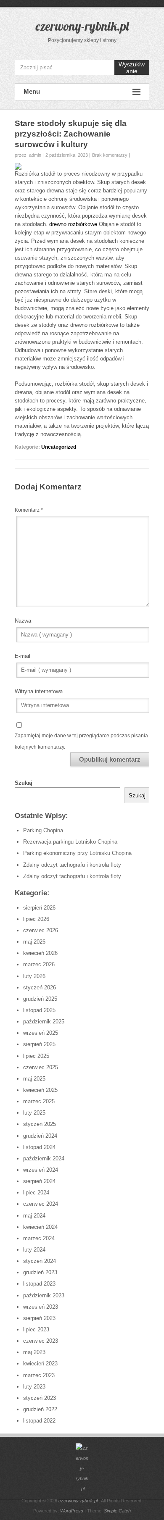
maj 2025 (34, 1079)
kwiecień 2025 (40, 1090)
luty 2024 (34, 1250)
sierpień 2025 (39, 1044)
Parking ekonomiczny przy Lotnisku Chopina (77, 853)
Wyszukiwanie (132, 67)
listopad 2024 (39, 1147)
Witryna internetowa (39, 691)
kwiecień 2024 (40, 1227)
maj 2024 (34, 1215)
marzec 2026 (39, 964)
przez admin (28, 155)
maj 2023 (34, 1352)
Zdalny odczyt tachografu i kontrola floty (72, 865)
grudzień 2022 (40, 1409)
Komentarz (29, 510)
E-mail (22, 656)
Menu (32, 91)
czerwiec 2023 (40, 1341)
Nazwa (23, 621)
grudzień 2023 (40, 1272)
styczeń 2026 (39, 987)
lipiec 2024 (36, 1192)
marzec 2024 (39, 1238)
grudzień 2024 (40, 1136)
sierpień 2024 (39, 1181)
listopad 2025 (39, 1010)
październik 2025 (43, 1021)
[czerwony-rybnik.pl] (82, 1468)
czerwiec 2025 (40, 1067)
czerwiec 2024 (40, 1204)
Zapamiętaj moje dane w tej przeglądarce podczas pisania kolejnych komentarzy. (81, 741)
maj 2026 (34, 942)
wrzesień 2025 (40, 1033)
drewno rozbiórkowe (73, 224)
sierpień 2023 (39, 1318)
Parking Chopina (43, 830)
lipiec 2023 (36, 1329)
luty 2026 (34, 976)
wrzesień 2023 (40, 1307)
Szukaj (23, 783)
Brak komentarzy (109, 155)
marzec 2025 (39, 1101)
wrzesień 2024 (40, 1170)
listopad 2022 (39, 1420)
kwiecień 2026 (40, 953)
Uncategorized (58, 447)
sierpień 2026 (39, 908)
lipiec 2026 (36, 919)
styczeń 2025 (39, 1124)
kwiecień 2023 (40, 1363)
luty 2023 (34, 1386)
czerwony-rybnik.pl (82, 26)
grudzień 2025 (40, 999)
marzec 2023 (39, 1375)
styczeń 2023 (39, 1398)
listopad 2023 (39, 1284)
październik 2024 (43, 1158)
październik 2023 (43, 1295)
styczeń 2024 (39, 1261)
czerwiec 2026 (40, 930)
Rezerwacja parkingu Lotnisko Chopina (70, 842)
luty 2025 (34, 1113)
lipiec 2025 (36, 1056)
